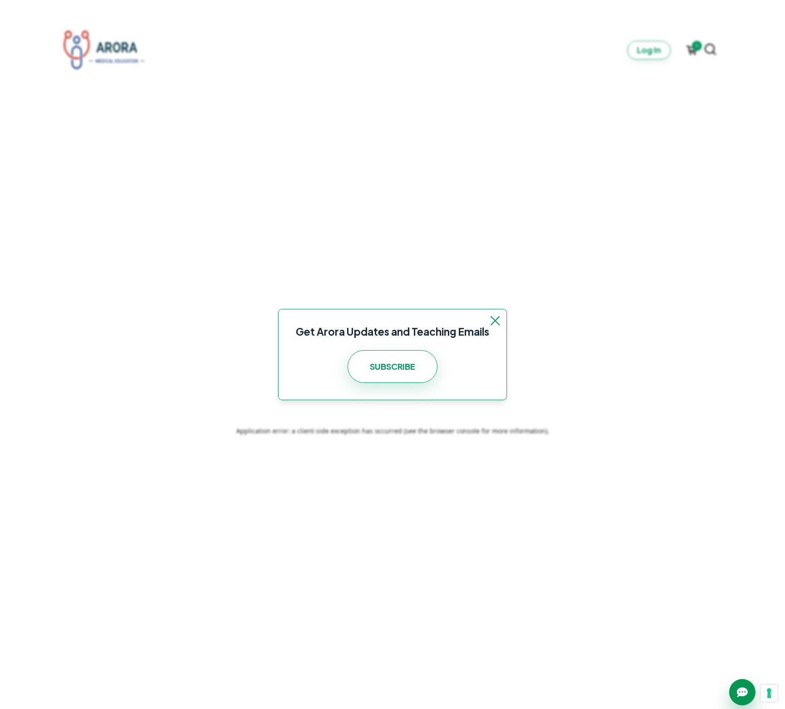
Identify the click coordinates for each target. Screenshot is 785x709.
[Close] (495, 320)
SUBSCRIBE (392, 366)
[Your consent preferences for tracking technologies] (769, 693)
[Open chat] (742, 692)
